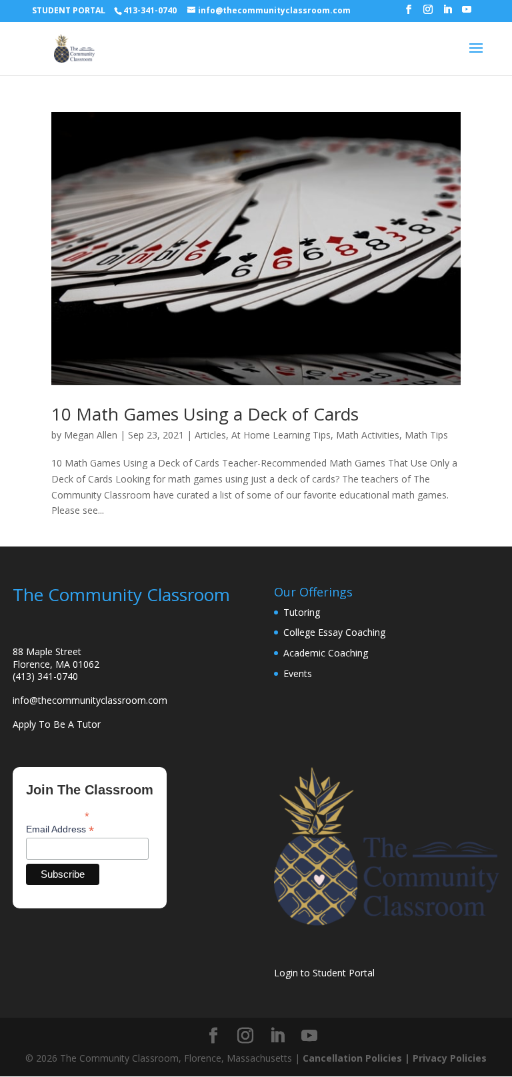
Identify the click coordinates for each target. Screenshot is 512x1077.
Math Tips (426, 435)
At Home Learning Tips (281, 435)
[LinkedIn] (447, 13)
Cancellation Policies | (358, 1058)
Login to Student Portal (324, 972)
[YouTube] (466, 13)
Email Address (60, 829)
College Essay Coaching (334, 632)
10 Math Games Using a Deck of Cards (205, 414)
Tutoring (301, 612)
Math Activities (367, 435)
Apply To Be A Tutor (57, 724)
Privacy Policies (450, 1058)
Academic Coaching (325, 652)
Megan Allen (90, 435)
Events (297, 673)
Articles (210, 435)
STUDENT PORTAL (68, 10)
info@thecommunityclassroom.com (90, 700)
